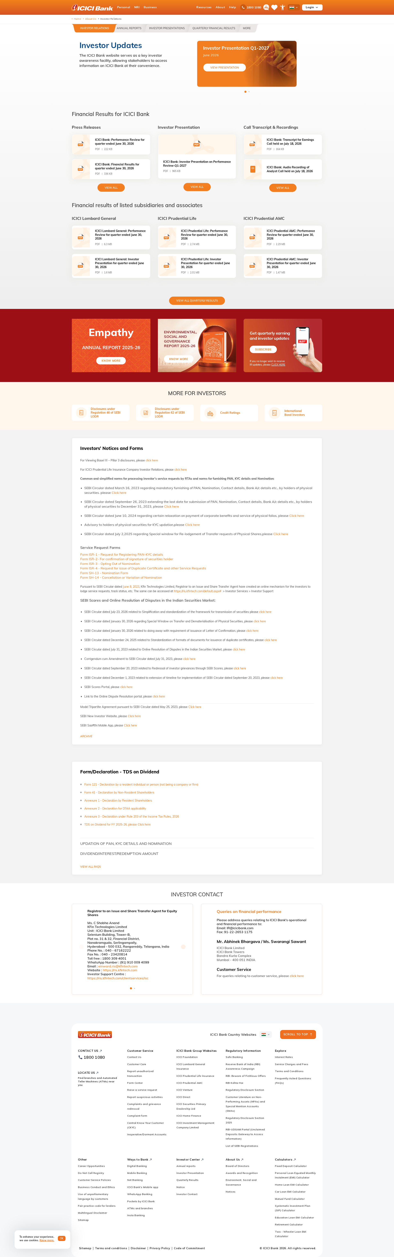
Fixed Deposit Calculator (291, 1166)
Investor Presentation (190, 1172)
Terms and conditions (111, 1248)
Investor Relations (94, 28)
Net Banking (135, 1179)
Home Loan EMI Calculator (292, 1184)
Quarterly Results (187, 1179)
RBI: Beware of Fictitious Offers (246, 1075)
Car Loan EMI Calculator (290, 1191)
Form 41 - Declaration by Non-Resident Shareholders (119, 792)
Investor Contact (186, 1194)
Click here (119, 493)
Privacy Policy (160, 1248)
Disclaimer (138, 1248)
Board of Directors (237, 1166)
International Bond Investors (294, 412)
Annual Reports (129, 28)
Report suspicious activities (145, 1097)
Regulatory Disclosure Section (245, 1089)
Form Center (135, 1082)
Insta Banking (136, 1215)
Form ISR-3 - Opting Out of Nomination (110, 564)
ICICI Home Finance (188, 1115)
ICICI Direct (183, 1097)
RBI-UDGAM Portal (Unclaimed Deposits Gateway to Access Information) (245, 1134)
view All (111, 187)
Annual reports (186, 1166)
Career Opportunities (91, 1166)
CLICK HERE (278, 364)
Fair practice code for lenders (97, 1205)
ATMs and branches (140, 1208)
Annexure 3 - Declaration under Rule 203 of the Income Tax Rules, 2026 (131, 816)
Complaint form (137, 1115)
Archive (86, 736)
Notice (180, 1187)
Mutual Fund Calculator (290, 1198)
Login (310, 7)
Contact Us (134, 1057)
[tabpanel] (247, 64)
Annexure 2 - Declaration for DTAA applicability (115, 808)
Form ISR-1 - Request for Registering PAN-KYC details (121, 554)
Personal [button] (123, 7)
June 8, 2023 (131, 586)
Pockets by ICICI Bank (141, 1201)
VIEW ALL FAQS (90, 866)
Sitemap (83, 1219)
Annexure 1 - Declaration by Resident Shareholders (118, 800)
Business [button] (150, 7)
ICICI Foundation (187, 1057)
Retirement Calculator (289, 1224)
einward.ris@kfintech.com (118, 966)
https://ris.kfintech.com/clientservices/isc (117, 978)
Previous (81, 947)
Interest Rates (284, 1057)
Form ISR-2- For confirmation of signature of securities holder (126, 559)
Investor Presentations (167, 28)
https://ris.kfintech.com (120, 970)
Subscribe (263, 349)
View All (197, 186)
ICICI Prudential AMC (189, 1082)
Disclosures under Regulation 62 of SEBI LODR (170, 412)
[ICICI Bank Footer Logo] (95, 1034)
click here (152, 460)
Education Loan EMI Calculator (294, 1217)
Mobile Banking (137, 1172)
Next (183, 947)
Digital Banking (137, 1166)
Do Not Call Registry (91, 1172)
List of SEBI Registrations (242, 1145)
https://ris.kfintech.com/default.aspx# (198, 591)
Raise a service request (142, 1089)
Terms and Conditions (289, 1071)
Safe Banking (234, 1057)
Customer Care (136, 1064)
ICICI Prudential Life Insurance (195, 1075)
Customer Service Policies (94, 1179)
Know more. (47, 1240)
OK (62, 1238)
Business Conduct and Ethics (96, 1187)
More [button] (247, 28)
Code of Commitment (189, 1248)
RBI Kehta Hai (234, 1082)
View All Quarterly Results (197, 300)
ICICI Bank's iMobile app (142, 1187)
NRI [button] (137, 7)
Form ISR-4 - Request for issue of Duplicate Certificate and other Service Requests (143, 568)
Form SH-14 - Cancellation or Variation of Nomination (121, 577)
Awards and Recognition (242, 1172)
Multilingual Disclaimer (92, 1212)
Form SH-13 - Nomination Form (104, 573)
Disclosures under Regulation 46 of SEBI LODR (105, 412)
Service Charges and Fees (291, 1064)
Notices (231, 1191)
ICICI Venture (184, 1089)
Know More (111, 360)
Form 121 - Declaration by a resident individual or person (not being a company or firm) (141, 784)
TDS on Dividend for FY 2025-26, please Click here (117, 824)
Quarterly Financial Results (213, 28)
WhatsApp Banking (139, 1194)
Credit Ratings (230, 412)
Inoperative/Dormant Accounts (146, 1134)
